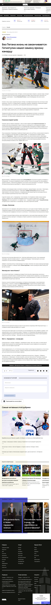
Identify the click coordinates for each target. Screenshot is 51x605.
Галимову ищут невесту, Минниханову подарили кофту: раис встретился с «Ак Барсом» (22, 451)
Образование (5, 563)
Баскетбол (13, 15)
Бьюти (35, 549)
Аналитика (4, 567)
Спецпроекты (37, 561)
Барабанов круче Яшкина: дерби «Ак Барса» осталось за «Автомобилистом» (22, 438)
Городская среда (5, 547)
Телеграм (36, 581)
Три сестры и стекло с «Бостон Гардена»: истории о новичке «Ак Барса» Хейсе (20, 446)
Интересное (20, 563)
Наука (3, 561)
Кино (35, 553)
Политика (4, 553)
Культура (4, 559)
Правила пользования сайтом (8, 590)
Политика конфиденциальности (8, 592)
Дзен (35, 583)
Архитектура (37, 559)
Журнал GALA (38, 545)
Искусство (36, 555)
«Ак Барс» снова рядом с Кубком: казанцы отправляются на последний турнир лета (21, 441)
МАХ (35, 587)
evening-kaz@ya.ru (9, 579)
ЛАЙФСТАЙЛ (7, 499)
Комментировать (9, 395)
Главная (3, 27)
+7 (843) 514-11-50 (9, 577)
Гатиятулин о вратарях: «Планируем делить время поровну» (32, 8)
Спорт (20, 545)
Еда (35, 557)
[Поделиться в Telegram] (43, 370)
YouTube (36, 579)
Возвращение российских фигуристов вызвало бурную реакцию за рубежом (10, 480)
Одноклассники (37, 585)
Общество (4, 549)
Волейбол (6, 15)
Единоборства (46, 15)
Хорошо (46, 602)
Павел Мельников (11, 37)
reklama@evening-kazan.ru (26, 579)
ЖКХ (3, 551)
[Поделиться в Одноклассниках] (40, 370)
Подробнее (37, 602)
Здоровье (36, 551)
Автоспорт (19, 15)
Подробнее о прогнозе (6, 21)
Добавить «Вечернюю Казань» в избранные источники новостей (25, 365)
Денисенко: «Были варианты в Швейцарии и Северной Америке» (10, 8)
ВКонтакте (36, 577)
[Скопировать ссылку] (46, 370)
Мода (35, 547)
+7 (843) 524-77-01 (26, 577)
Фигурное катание (28, 15)
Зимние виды (38, 15)
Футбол (19, 547)
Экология (4, 565)
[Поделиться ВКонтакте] (37, 370)
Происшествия (5, 557)
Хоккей (8, 27)
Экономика (4, 555)
